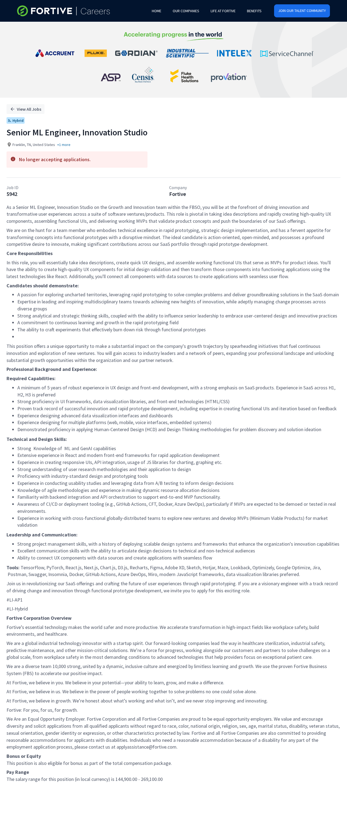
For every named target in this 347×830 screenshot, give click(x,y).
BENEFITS (254, 10)
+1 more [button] (63, 144)
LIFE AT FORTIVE (223, 10)
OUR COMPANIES (186, 10)
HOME (156, 10)
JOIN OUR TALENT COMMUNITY (302, 10)
